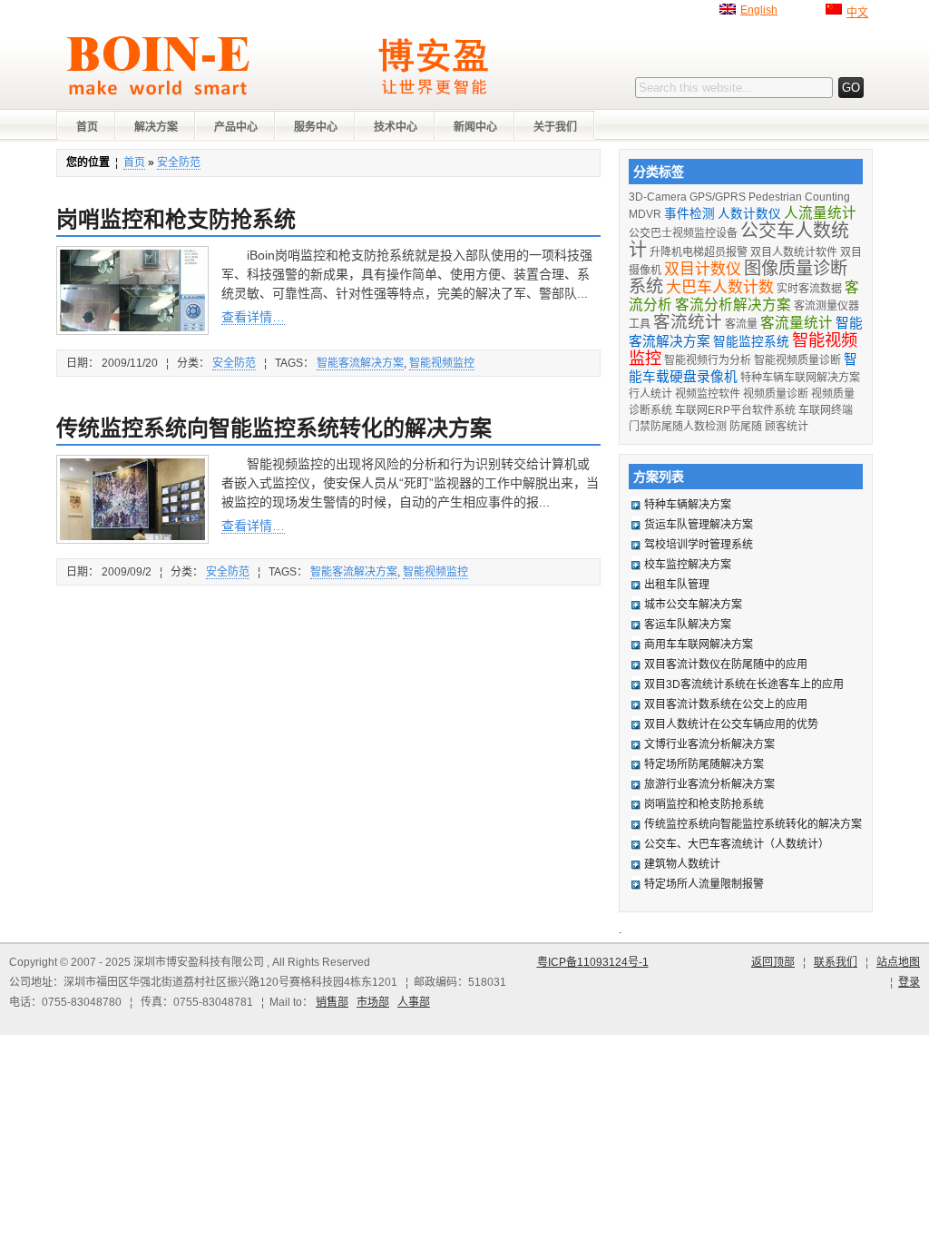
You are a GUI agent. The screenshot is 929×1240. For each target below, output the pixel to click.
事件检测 (689, 214)
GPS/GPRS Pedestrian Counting (769, 197)
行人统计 (650, 394)
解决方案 (156, 127)
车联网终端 (825, 410)
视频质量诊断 (775, 394)
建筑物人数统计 (682, 864)
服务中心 (315, 127)
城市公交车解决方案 (693, 604)
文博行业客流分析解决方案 (709, 744)
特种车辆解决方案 (687, 504)
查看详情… (253, 317)
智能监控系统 (751, 342)
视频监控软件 (707, 394)
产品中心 (236, 127)
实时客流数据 (809, 288)
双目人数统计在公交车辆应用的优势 (731, 724)
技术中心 (395, 127)
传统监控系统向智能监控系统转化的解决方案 (274, 428)
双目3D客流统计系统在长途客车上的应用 (744, 684)
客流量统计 (796, 322)
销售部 (332, 1002)
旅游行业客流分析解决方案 (709, 784)
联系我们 (835, 962)
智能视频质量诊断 (797, 360)
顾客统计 (786, 426)
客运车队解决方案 (687, 624)
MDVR (645, 214)
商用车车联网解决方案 (698, 644)
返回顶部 (773, 962)
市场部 (373, 1002)
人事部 (413, 1002)
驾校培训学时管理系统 (698, 544)
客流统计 (687, 321)
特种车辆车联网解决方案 (800, 377)
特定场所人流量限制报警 (704, 884)
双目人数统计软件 (793, 252)
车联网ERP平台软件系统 (735, 410)
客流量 (741, 324)
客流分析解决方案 (733, 304)
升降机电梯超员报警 (699, 252)
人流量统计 (820, 213)
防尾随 (745, 426)
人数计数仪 (749, 214)
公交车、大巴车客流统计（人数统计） (736, 844)
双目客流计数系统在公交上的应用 (725, 704)
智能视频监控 (441, 363)
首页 (87, 127)
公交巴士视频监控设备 (683, 233)
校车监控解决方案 (687, 564)
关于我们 (555, 127)
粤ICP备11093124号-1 (593, 962)
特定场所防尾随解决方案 (704, 764)
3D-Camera (658, 197)
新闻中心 (475, 127)
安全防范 (178, 162)
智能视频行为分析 (707, 360)
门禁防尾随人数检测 (678, 426)
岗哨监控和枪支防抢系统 (176, 219)
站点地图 (898, 962)
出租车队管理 (676, 584)
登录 (909, 982)
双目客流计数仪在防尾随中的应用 (725, 664)
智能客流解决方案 (360, 363)
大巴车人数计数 (720, 287)
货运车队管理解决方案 (698, 524)
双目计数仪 (702, 269)
